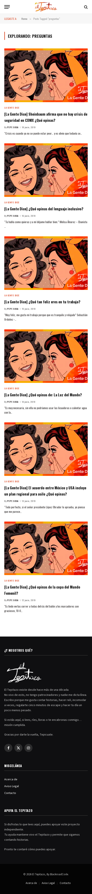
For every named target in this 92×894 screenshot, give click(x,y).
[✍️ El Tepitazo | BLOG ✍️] (46, 7)
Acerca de (10, 779)
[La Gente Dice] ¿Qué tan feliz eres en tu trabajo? (42, 301)
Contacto (10, 793)
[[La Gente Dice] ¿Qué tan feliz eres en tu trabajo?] (46, 263)
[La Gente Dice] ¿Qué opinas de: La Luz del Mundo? (43, 394)
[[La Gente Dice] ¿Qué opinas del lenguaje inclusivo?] (46, 170)
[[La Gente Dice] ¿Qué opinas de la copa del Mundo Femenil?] (46, 548)
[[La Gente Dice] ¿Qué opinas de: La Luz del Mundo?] (46, 356)
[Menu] (7, 7)
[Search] (85, 7)
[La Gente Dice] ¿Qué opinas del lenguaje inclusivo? (43, 208)
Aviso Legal (11, 786)
